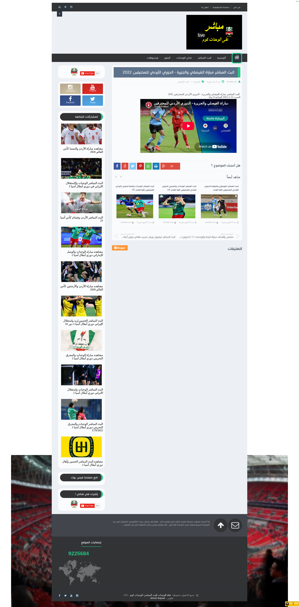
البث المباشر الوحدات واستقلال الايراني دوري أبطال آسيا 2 (85, 391)
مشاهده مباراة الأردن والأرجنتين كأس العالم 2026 (81, 288)
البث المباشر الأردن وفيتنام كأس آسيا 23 (81, 219)
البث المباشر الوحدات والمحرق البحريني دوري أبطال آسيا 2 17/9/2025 (85, 427)
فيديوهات (152, 57)
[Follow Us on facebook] (59, 595)
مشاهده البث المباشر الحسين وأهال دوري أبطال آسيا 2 (82, 463)
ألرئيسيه (221, 57)
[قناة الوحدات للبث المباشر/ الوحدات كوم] (214, 48)
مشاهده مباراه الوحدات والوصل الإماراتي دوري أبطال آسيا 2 (85, 253)
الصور (167, 57)
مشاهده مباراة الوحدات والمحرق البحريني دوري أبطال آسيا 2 (84, 357)
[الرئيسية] (237, 58)
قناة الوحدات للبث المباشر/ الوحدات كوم (150, 595)
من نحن (236, 7)
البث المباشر (204, 57)
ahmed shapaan (157, 598)
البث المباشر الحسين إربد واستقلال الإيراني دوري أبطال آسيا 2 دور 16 (83, 322)
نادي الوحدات (184, 57)
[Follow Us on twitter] (65, 595)
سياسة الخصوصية (221, 7)
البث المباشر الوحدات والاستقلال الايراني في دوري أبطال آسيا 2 (84, 185)
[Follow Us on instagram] (77, 595)
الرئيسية (196, 81)
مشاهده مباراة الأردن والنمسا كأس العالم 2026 (83, 150)
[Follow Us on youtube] (71, 595)
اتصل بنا (205, 7)
